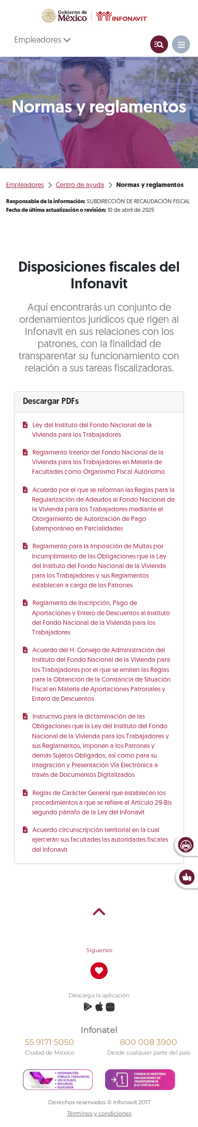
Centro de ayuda (80, 185)
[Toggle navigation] (159, 44)
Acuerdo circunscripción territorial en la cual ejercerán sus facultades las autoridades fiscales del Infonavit (100, 840)
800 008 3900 (148, 1042)
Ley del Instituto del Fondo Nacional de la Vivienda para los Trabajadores (92, 430)
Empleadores (38, 40)
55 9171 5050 (49, 1042)
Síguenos (99, 950)
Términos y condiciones (99, 1113)
